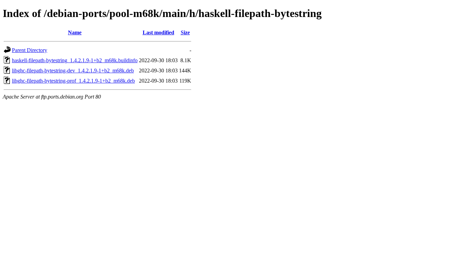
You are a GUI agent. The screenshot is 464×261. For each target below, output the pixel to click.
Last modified (158, 32)
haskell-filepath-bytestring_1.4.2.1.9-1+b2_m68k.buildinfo (75, 60)
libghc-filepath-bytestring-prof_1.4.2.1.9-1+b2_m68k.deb (73, 81)
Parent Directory (29, 50)
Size (185, 32)
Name (75, 32)
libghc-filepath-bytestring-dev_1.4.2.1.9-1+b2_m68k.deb (73, 70)
